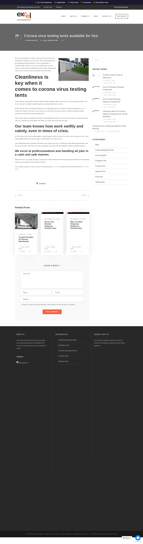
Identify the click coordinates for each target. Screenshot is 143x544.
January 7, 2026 (25, 234)
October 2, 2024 (99, 131)
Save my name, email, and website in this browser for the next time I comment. (49, 304)
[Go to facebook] (138, 537)
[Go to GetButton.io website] (138, 542)
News (95, 16)
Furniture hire (100, 166)
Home (63, 16)
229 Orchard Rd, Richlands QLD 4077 (28, 7)
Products (85, 16)
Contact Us (106, 16)
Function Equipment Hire (67, 351)
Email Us (59, 7)
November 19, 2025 (78, 219)
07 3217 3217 (48, 7)
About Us (73, 16)
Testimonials (100, 182)
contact (55, 166)
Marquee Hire (53, 40)
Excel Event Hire (110, 83)
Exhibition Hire (100, 161)
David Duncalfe (32, 40)
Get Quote (121, 16)
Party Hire (99, 177)
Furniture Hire (63, 356)
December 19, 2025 (52, 219)
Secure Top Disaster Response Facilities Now (50, 225)
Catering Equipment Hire (104, 150)
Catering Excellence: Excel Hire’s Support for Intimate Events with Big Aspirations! (115, 113)
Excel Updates (100, 155)
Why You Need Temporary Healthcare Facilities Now (76, 225)
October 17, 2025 (110, 119)
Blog (45, 40)
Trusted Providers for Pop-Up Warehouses (26, 239)
